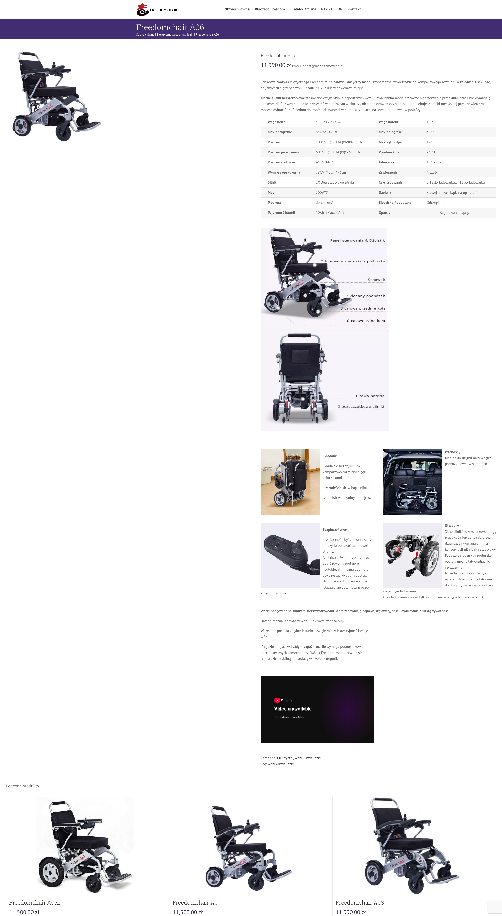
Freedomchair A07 (197, 902)
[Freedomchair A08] (412, 846)
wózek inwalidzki (281, 764)
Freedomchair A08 (360, 902)
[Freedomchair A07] (248, 846)
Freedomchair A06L (34, 902)
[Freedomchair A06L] (85, 846)
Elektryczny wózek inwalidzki (299, 758)
